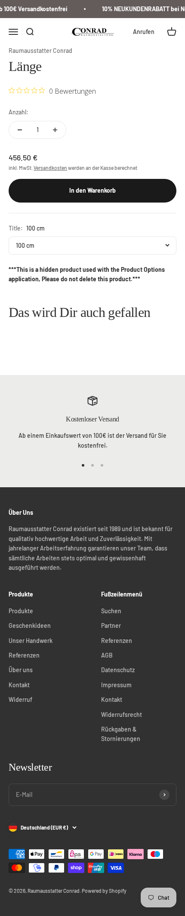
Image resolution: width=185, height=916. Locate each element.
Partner (111, 625)
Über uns (21, 669)
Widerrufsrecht (121, 714)
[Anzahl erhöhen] (55, 129)
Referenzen (24, 655)
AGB (107, 655)
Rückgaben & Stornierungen (120, 733)
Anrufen (143, 31)
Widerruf (20, 699)
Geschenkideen (30, 625)
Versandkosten (50, 168)
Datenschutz (118, 669)
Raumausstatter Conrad (40, 50)
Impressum (116, 685)
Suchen (111, 611)
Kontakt (19, 685)
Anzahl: (18, 112)
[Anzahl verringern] (20, 129)
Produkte (21, 611)
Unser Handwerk (30, 640)
